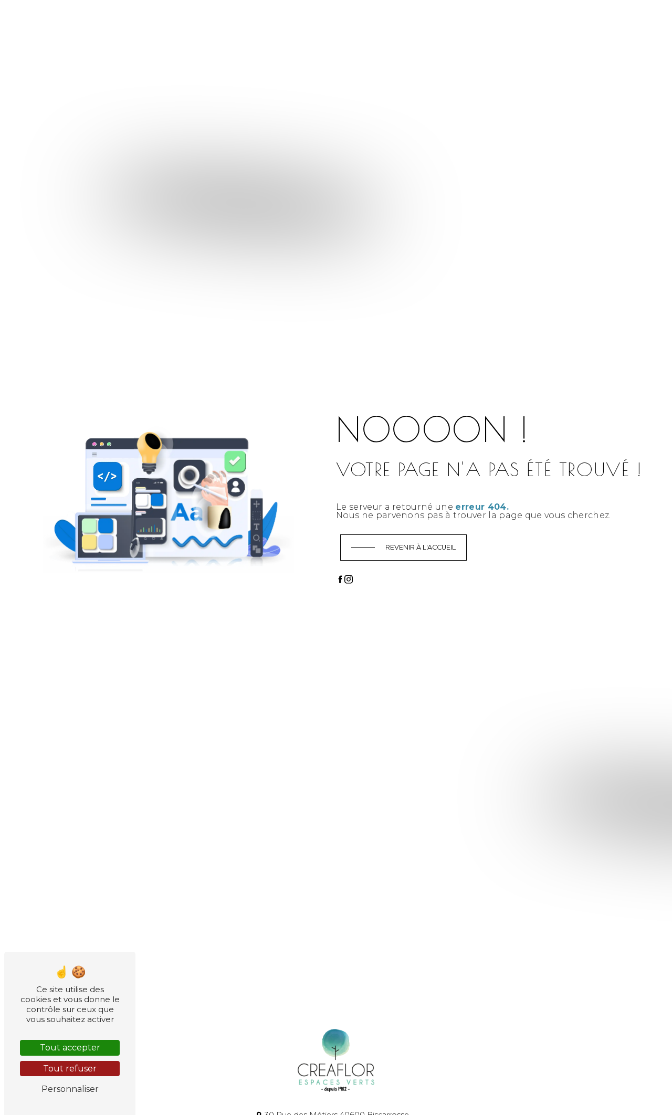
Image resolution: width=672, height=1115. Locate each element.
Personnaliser (70, 1089)
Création (248, 23)
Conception (200, 23)
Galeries (334, 23)
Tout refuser (70, 1069)
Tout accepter (70, 1048)
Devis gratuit (493, 23)
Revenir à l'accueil (420, 547)
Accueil (156, 23)
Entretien (292, 23)
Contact (375, 23)
